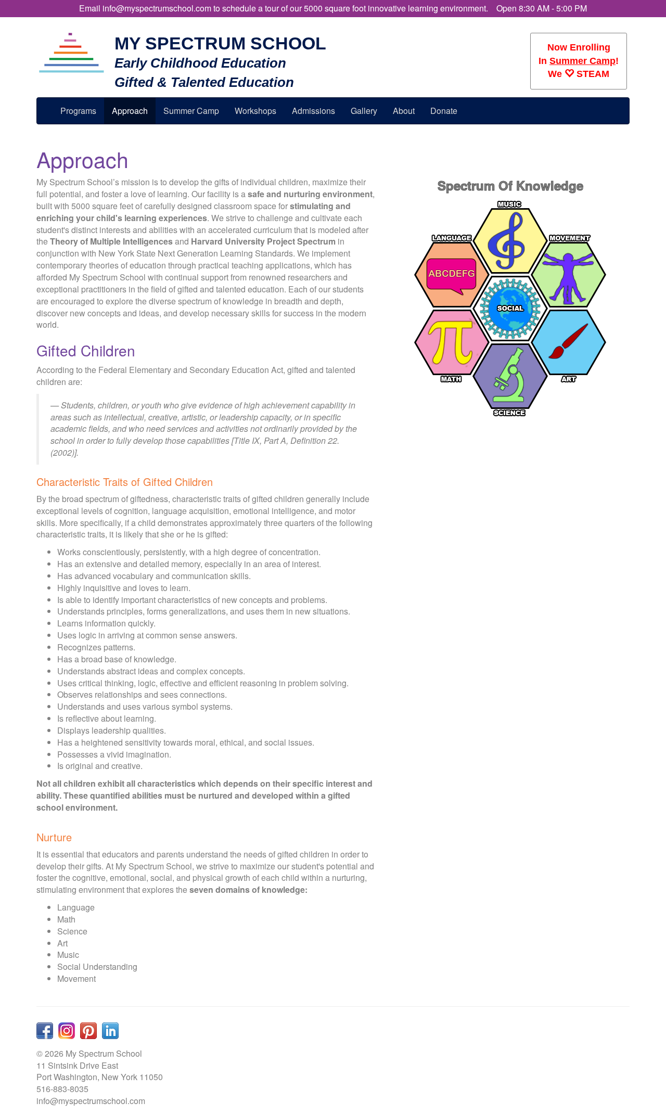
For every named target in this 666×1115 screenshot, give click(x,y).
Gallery (364, 111)
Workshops (255, 111)
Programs (78, 111)
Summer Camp (582, 61)
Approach (130, 111)
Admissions (313, 111)
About (404, 111)
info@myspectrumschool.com (157, 8)
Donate (443, 111)
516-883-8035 (62, 1089)
